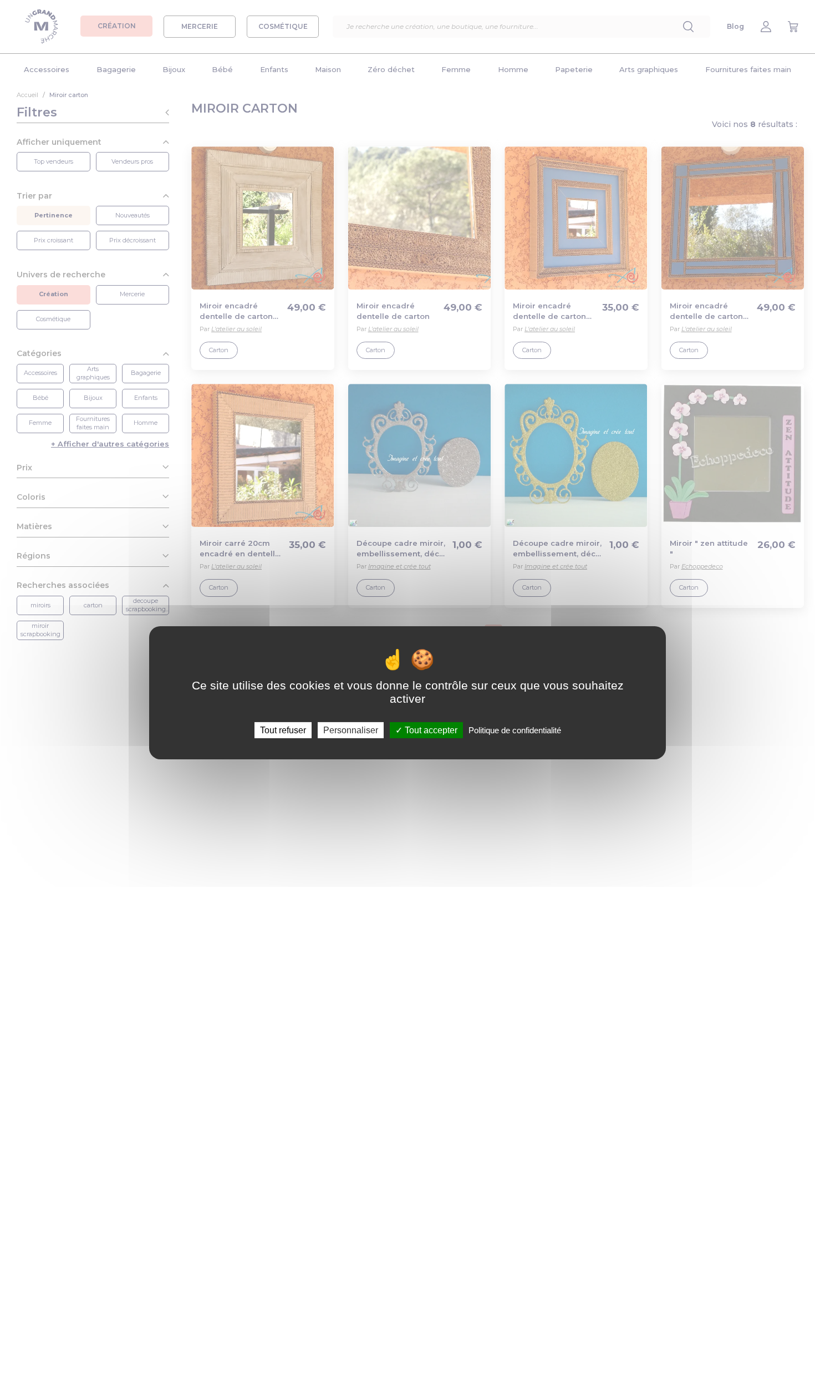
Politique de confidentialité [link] (514, 729)
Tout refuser (283, 729)
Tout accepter (430, 729)
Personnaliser (350, 729)
